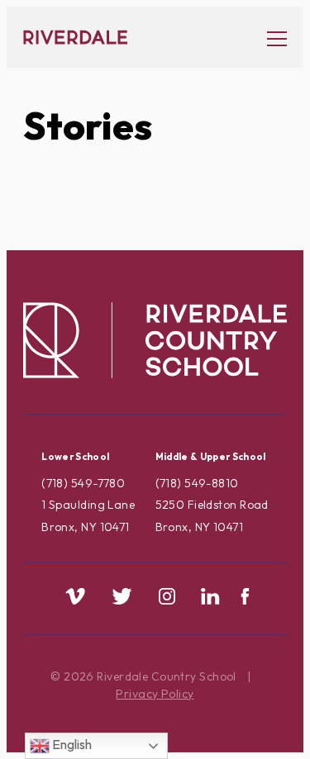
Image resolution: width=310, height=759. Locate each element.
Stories (87, 125)
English (71, 744)
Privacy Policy (154, 693)
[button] (268, 38)
